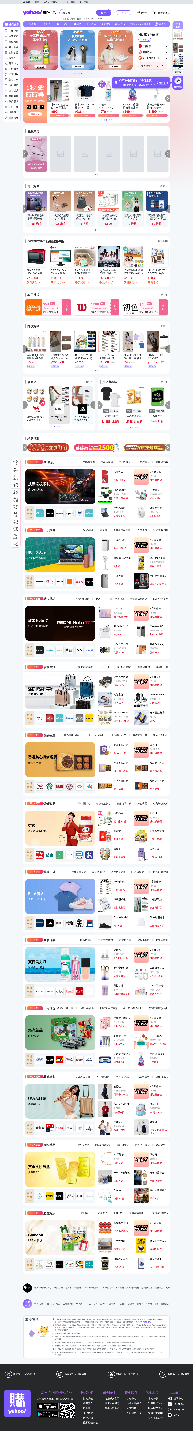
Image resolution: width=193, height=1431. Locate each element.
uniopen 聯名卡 (142, 24)
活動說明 (163, 241)
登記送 (47, 24)
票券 (95, 1303)
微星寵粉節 (107, 462)
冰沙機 (131, 1303)
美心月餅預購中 (72, 735)
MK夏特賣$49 (103, 1144)
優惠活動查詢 (112, 1408)
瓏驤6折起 (83, 1144)
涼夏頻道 (106, 24)
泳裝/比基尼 (147, 1287)
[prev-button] (25, 447)
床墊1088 (105, 667)
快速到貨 (76, 24)
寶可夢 (140, 1303)
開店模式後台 (155, 1408)
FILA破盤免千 (138, 871)
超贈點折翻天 (112, 1398)
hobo (100, 18)
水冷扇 (79, 1303)
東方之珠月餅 (160, 735)
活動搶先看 (125, 940)
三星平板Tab (117, 598)
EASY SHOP (89, 18)
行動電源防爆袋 (138, 598)
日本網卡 (113, 1303)
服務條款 (88, 1413)
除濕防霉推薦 (87, 1008)
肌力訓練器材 (132, 1287)
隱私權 (86, 1408)
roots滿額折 (102, 1076)
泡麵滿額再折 (136, 1213)
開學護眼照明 (160, 530)
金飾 (156, 1303)
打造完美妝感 (105, 940)
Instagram (179, 1409)
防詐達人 (144, 462)
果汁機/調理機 (91, 1287)
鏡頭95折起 (82, 598)
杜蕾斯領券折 (160, 803)
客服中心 (131, 1398)
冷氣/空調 (58, 1287)
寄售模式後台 (155, 1403)
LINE (176, 1414)
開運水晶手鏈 (83, 1076)
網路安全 (88, 1403)
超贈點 (162, 24)
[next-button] (167, 447)
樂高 (58, 1303)
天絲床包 (49, 1303)
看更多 (178, 71)
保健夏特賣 (84, 803)
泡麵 (168, 1287)
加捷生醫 (142, 803)
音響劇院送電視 (121, 530)
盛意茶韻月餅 (140, 735)
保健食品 (159, 1287)
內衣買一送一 (142, 1076)
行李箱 (103, 1303)
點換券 (32, 24)
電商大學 (153, 1398)
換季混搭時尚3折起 (71, 18)
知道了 (162, 82)
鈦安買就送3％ (86, 667)
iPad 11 (100, 598)
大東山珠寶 (123, 1144)
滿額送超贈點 (103, 803)
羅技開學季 (162, 462)
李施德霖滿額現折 (158, 1008)
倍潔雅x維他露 (65, 1008)
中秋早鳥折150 (118, 735)
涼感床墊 (38, 1303)
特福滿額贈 (144, 667)
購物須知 (88, 1417)
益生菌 (149, 1303)
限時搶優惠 (86, 940)
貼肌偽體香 (162, 940)
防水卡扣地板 (124, 667)
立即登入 (145, 39)
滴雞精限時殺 (124, 803)
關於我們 (88, 1398)
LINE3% (84, 1213)
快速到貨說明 (155, 1413)
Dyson (123, 1303)
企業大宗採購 (134, 1403)
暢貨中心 (62, 24)
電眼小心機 (143, 940)
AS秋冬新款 (122, 1076)
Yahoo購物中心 (39, 12)
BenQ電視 (88, 530)
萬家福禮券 (162, 1144)
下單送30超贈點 (159, 1213)
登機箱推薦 (162, 1076)
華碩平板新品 (126, 462)
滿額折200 (162, 667)
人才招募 (131, 1408)
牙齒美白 (78, 1287)
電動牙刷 (165, 1303)
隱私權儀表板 (90, 1422)
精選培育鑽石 (142, 1144)
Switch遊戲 (68, 1303)
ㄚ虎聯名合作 (134, 1413)
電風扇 (103, 530)
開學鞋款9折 (79, 871)
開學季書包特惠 (108, 1008)
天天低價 (91, 24)
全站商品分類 (155, 1417)
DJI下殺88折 (160, 598)
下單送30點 (101, 1213)
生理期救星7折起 (132, 1008)
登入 (123, 12)
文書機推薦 (89, 462)
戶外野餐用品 (106, 1287)
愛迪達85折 (98, 871)
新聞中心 (178, 1398)
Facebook (179, 1404)
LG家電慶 (141, 530)
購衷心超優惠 (112, 1403)
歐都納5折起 (118, 871)
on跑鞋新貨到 (160, 871)
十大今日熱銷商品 (42, 1287)
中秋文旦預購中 (95, 735)
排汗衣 (88, 1303)
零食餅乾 (119, 1287)
